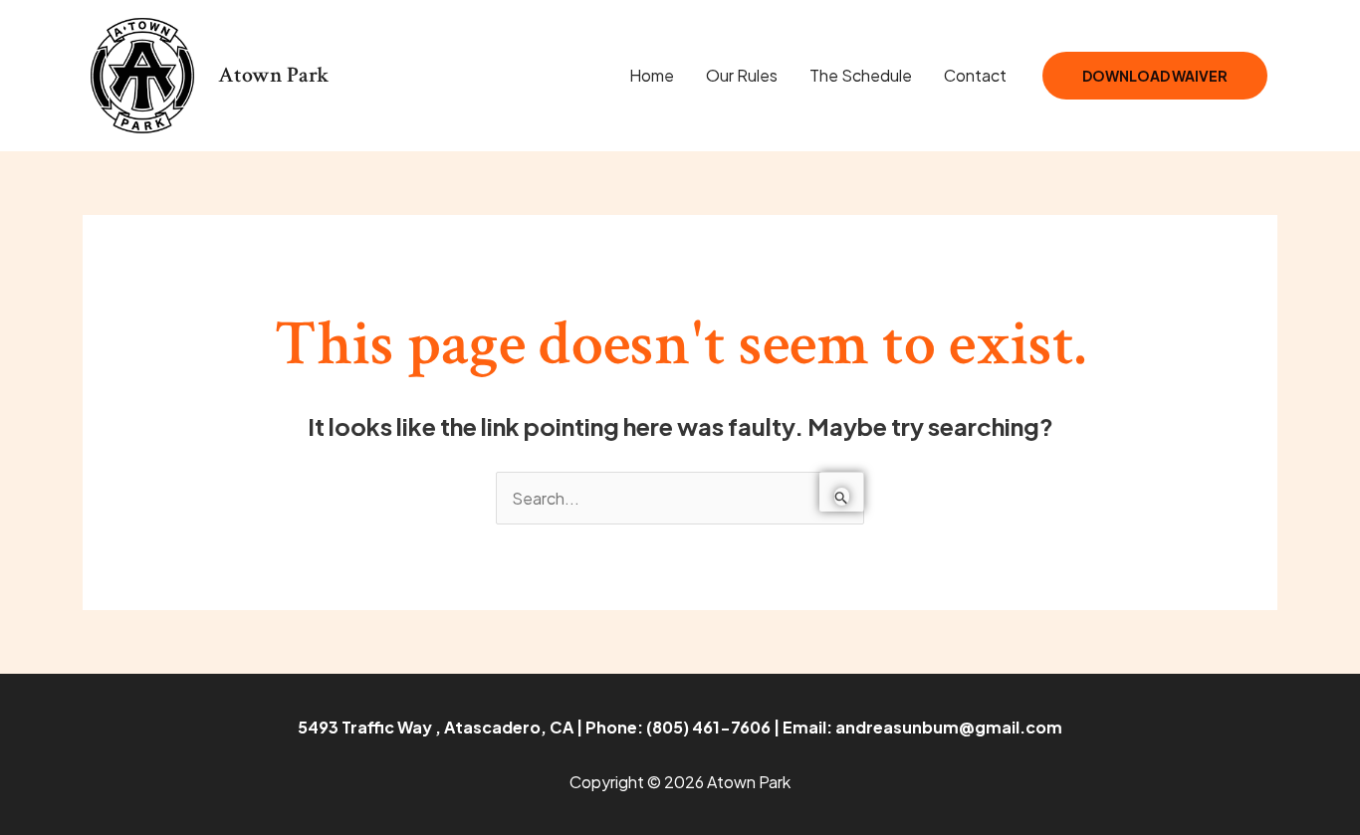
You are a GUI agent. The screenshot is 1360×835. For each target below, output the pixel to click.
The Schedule (860, 75)
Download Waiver (1155, 76)
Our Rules (742, 75)
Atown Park (274, 75)
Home (651, 75)
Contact (975, 75)
